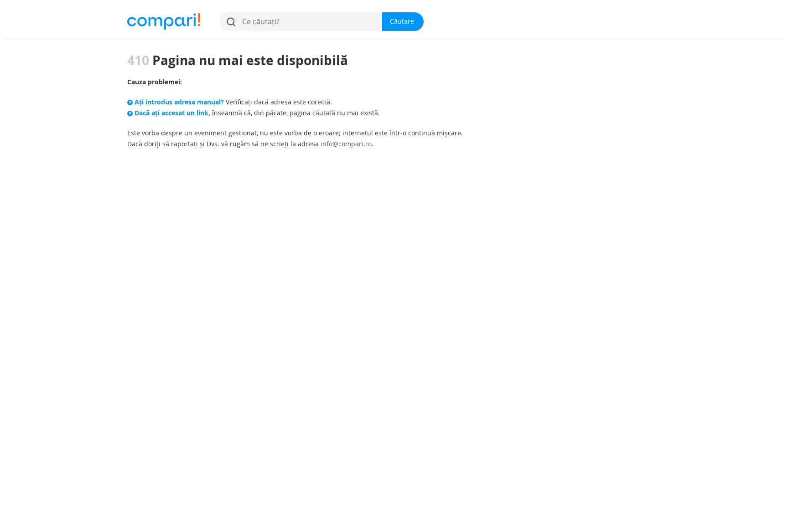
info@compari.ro (346, 143)
